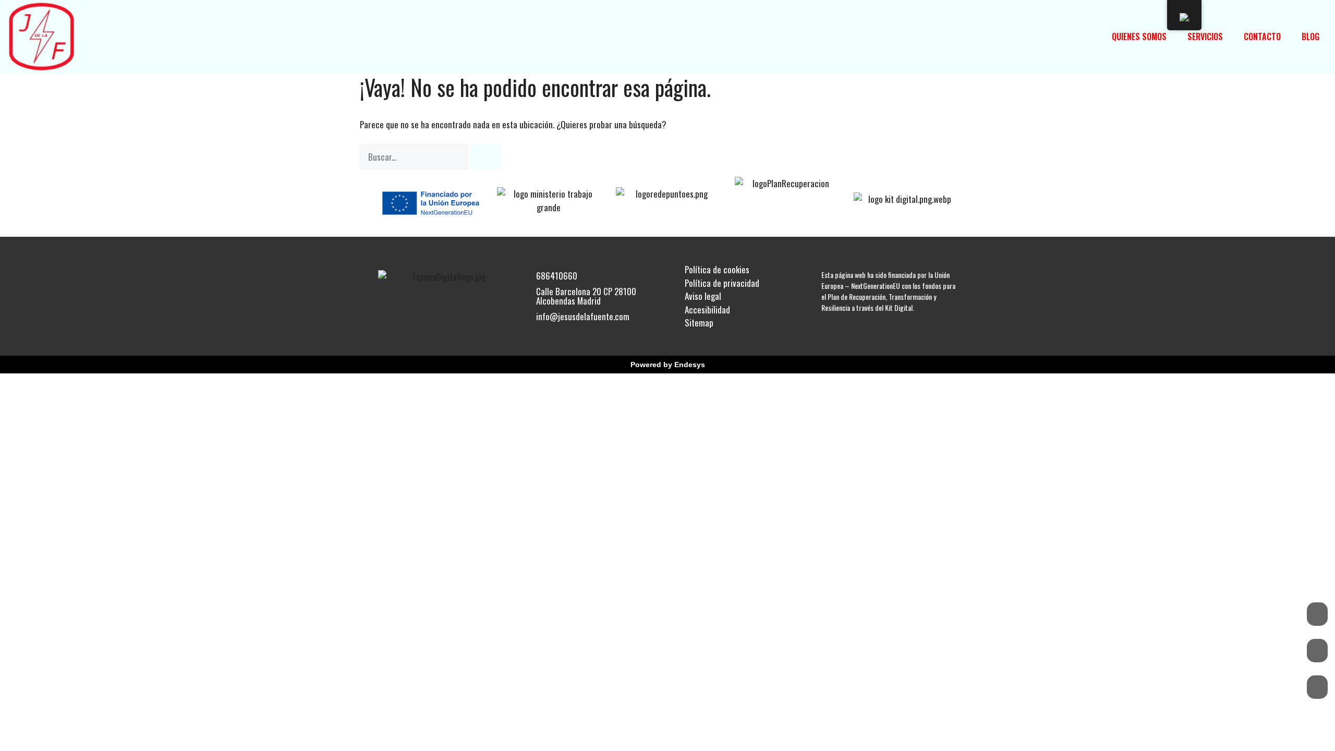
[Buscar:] (415, 156)
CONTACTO (1262, 36)
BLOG (1310, 36)
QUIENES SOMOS (1139, 36)
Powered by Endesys (667, 364)
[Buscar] (485, 156)
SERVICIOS (1205, 36)
